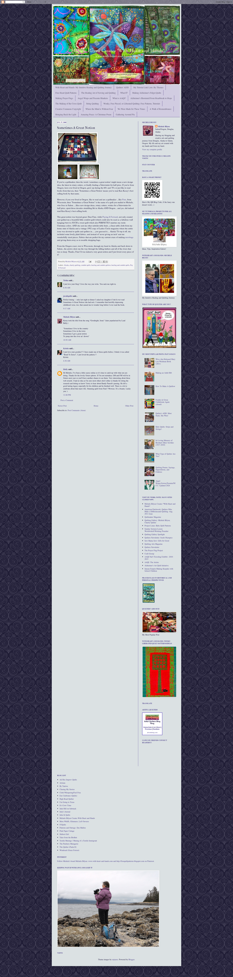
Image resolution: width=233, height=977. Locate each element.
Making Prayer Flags (64, 98)
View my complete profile (152, 149)
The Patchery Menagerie (69, 843)
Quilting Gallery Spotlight (155, 534)
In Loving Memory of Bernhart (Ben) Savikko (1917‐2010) (165, 442)
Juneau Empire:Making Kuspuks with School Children (159, 569)
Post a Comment (67, 400)
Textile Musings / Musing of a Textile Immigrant (78, 840)
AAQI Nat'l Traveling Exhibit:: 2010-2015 (159, 557)
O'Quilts (63, 824)
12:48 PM (67, 395)
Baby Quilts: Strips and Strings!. (164, 427)
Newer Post (62, 405)
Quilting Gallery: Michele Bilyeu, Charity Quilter (157, 521)
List (154, 727)
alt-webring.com (152, 732)
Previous (148, 729)
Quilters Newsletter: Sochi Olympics (158, 537)
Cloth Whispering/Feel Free (70, 792)
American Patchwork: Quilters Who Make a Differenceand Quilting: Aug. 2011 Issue (159, 511)
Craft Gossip (149, 553)
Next (158, 727)
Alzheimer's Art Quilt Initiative (157, 565)
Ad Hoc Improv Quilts (68, 779)
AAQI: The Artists (152, 562)
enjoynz (115, 959)
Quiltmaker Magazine (153, 517)
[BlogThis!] (99, 261)
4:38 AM (66, 360)
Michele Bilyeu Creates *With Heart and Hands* (160, 505)
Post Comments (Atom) (77, 410)
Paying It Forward (110, 216)
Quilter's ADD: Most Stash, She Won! (164, 414)
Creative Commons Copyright (68, 108)
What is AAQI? (119, 98)
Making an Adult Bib (164, 372)
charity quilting (75, 265)
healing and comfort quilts (120, 265)
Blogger (131, 959)
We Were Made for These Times (131, 108)
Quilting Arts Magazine (153, 544)
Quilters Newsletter (152, 547)
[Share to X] (101, 261)
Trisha (65, 280)
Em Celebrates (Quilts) (68, 795)
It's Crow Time (65, 805)
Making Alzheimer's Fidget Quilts (146, 92)
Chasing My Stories (67, 789)
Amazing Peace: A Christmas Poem (96, 114)
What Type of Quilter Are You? (165, 455)
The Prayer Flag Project (154, 550)
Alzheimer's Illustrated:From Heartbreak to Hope (151, 98)
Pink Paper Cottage (67, 831)
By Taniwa (64, 786)
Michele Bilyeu (70, 261)
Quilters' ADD (122, 87)
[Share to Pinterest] (106, 261)
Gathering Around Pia (125, 114)
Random (156, 729)
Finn (124, 199)
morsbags (129, 237)
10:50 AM (67, 340)
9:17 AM (66, 308)
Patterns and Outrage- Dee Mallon (73, 827)
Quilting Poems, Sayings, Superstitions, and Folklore (165, 469)
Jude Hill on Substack (68, 808)
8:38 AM (66, 287)
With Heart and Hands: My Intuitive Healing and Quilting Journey (83, 87)
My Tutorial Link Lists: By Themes (148, 87)
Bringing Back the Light (65, 114)
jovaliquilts (67, 296)
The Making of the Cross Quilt (68, 103)
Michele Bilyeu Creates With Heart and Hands (77, 818)
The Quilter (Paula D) (68, 847)
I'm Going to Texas (67, 802)
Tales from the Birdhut (68, 837)
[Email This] (96, 261)
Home (96, 405)
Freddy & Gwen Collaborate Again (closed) (162, 402)
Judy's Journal (65, 811)
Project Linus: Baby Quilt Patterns (158, 525)
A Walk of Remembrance (160, 108)
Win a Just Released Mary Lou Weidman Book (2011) (165, 361)
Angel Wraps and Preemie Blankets (93, 98)
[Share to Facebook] (104, 261)
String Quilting (92, 103)
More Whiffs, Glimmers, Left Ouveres (74, 821)
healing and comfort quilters (101, 265)
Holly (65, 369)
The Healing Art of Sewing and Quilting (98, 92)
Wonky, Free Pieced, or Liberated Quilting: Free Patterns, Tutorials (131, 103)
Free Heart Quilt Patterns (66, 92)
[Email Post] (90, 261)
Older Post (129, 405)
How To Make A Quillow (165, 386)
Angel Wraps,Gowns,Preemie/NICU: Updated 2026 (165, 483)
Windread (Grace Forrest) (69, 850)
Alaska (66, 265)
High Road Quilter (67, 799)
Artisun (62, 783)
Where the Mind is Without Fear (99, 108)
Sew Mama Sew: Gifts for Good (157, 540)
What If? (124, 92)
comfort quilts (86, 265)
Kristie (66, 348)
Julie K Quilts (65, 815)
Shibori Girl (64, 834)
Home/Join (147, 727)
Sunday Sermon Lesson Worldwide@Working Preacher (156, 530)
